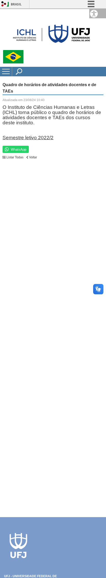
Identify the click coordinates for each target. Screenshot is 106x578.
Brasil (16, 4)
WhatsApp (18, 149)
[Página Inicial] (51, 48)
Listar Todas (15, 157)
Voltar (32, 157)
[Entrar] (4, 4)
